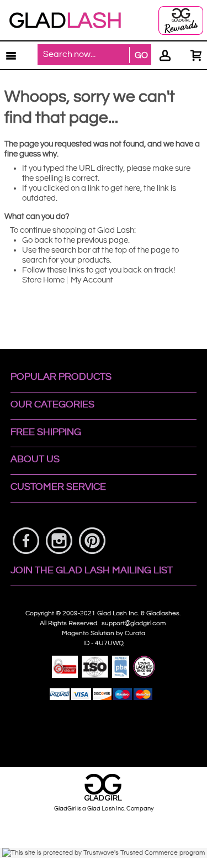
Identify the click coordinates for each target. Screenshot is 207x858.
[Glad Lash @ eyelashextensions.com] (64, 20)
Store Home (43, 280)
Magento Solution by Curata (103, 633)
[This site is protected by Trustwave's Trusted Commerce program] (103, 853)
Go (141, 55)
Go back (37, 240)
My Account (92, 280)
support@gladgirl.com (134, 623)
